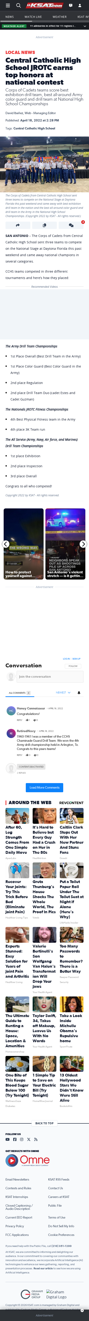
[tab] (19, 693)
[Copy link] (44, 225)
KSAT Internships (16, 1197)
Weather (59, 17)
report (76, 720)
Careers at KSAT (58, 1197)
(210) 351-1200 (62, 1246)
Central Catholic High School (34, 128)
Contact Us (55, 1188)
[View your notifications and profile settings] (79, 692)
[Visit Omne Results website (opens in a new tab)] (44, 1160)
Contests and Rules (18, 1188)
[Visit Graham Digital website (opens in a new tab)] (57, 1294)
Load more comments (45, 787)
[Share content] (17, 225)
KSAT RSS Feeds (58, 1179)
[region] (44, 723)
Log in (66, 659)
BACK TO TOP (44, 1123)
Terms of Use (56, 1217)
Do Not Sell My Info (61, 1226)
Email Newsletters (17, 1179)
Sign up (76, 659)
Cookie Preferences (61, 1235)
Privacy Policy (14, 1226)
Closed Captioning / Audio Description (19, 1207)
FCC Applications (17, 1235)
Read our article (43, 1268)
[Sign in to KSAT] (80, 5)
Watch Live (33, 17)
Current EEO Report (18, 1217)
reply (19, 720)
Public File (55, 1205)
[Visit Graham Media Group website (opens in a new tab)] (32, 1294)
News (9, 17)
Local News (20, 52)
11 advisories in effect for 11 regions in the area (53, 25)
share (67, 720)
